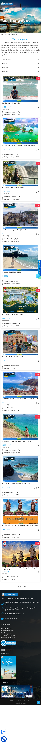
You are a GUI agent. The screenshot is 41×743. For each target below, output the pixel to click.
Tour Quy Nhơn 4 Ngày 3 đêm (11, 103)
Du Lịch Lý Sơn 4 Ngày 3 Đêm (11, 272)
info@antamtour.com (11, 618)
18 (25, 586)
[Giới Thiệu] (20, 667)
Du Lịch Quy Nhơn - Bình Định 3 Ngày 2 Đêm (16, 441)
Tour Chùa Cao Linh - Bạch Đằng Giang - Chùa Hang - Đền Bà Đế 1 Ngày (20, 568)
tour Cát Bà (36, 50)
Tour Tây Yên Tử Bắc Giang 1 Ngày (13, 356)
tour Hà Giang (12, 52)
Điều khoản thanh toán (8, 637)
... (22, 586)
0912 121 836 (19, 614)
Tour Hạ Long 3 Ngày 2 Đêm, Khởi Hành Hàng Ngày (18, 145)
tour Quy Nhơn (18, 50)
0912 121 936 (9, 614)
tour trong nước (26, 42)
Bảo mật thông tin (6, 628)
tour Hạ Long (27, 50)
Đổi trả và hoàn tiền (7, 630)
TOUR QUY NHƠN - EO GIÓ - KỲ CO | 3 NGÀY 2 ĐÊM (20, 399)
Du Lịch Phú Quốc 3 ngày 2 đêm (12, 314)
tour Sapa (4, 52)
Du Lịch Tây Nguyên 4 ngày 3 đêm (13, 187)
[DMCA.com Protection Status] (6, 650)
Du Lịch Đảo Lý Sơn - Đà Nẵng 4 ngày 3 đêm (16, 483)
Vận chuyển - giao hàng (8, 635)
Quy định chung (6, 633)
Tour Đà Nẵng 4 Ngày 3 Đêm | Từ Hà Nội (15, 230)
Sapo (25, 703)
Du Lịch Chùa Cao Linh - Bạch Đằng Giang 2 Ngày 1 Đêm (20, 525)
